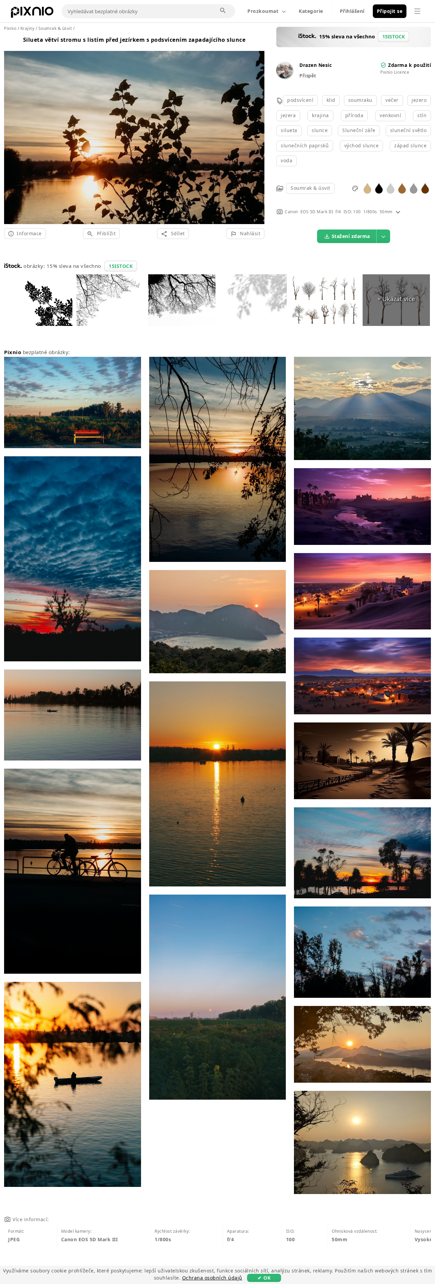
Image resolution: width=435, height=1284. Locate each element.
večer (392, 100)
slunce (320, 130)
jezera (288, 115)
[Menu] (417, 11)
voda (286, 160)
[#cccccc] (390, 188)
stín (422, 115)
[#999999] (413, 188)
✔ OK (264, 1277)
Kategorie (311, 11)
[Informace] (398, 212)
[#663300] (425, 188)
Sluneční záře (359, 130)
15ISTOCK (121, 266)
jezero (419, 100)
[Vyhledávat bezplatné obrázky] (223, 10)
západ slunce (410, 145)
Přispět (307, 76)
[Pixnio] (32, 13)
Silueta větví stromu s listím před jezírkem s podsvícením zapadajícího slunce (134, 39)
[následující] (256, 130)
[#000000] (379, 188)
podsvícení (300, 100)
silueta (289, 130)
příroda (354, 115)
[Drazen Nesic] (284, 76)
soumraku (360, 100)
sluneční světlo (408, 130)
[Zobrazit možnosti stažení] (383, 236)
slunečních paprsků (305, 145)
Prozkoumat (262, 11)
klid (331, 100)
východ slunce (361, 145)
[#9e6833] (402, 188)
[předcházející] (11, 130)
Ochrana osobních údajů (212, 1277)
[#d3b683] (367, 188)
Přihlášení (352, 11)
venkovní (390, 115)
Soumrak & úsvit (310, 188)
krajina (320, 115)
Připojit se (390, 11)
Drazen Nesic (315, 65)
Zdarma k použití (409, 65)
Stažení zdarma (351, 236)
